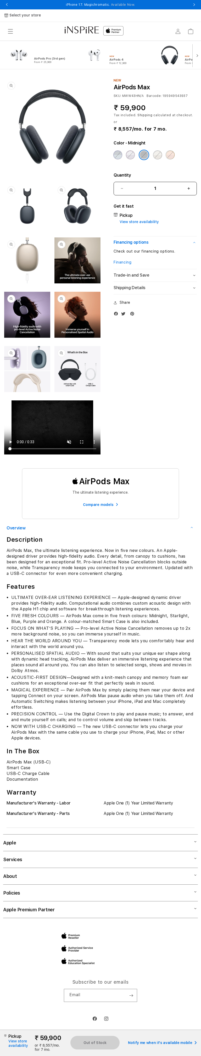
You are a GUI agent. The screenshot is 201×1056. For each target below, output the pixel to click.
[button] (10, 31)
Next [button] (194, 4)
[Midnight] (144, 155)
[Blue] (118, 155)
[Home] (82, 29)
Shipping (145, 115)
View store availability (139, 222)
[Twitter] (124, 315)
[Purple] (130, 155)
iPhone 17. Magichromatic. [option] (100, 5)
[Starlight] (157, 155)
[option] (42, 55)
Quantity (122, 175)
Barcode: (154, 96)
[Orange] (170, 155)
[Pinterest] (133, 315)
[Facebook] (117, 315)
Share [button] (125, 302)
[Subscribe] (131, 995)
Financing (122, 262)
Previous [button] (6, 4)
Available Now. (123, 5)
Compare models (98, 505)
